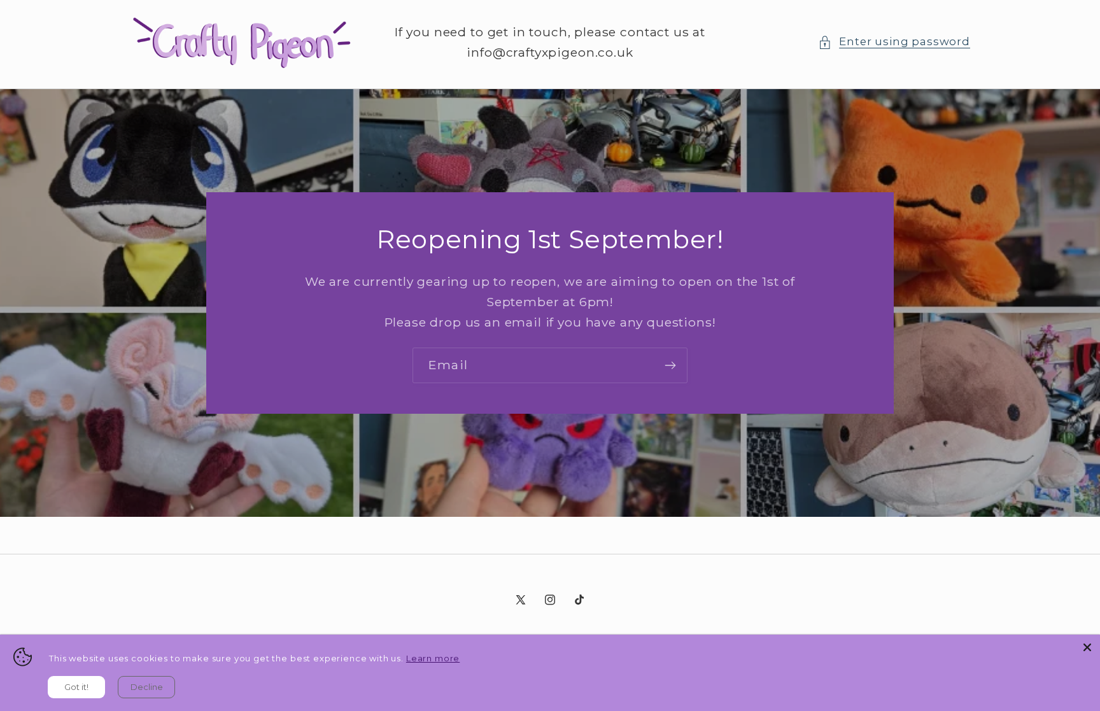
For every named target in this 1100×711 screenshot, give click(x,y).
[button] (894, 42)
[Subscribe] (670, 365)
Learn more (433, 658)
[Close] (1087, 647)
